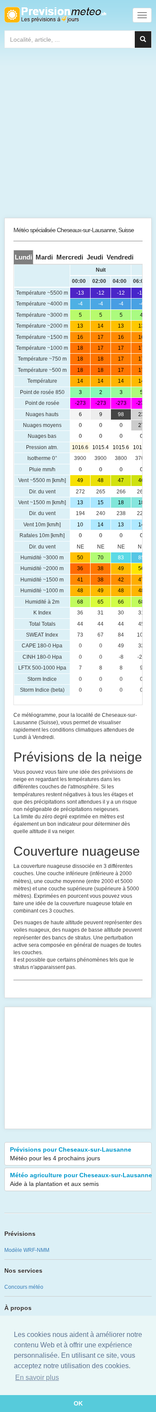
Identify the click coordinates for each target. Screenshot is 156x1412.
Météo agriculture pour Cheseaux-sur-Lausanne (81, 1179)
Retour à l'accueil (55, 14)
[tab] (23, 257)
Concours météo (23, 1287)
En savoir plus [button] (37, 1377)
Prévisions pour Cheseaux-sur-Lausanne (70, 1154)
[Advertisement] (78, 135)
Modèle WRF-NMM (26, 1250)
